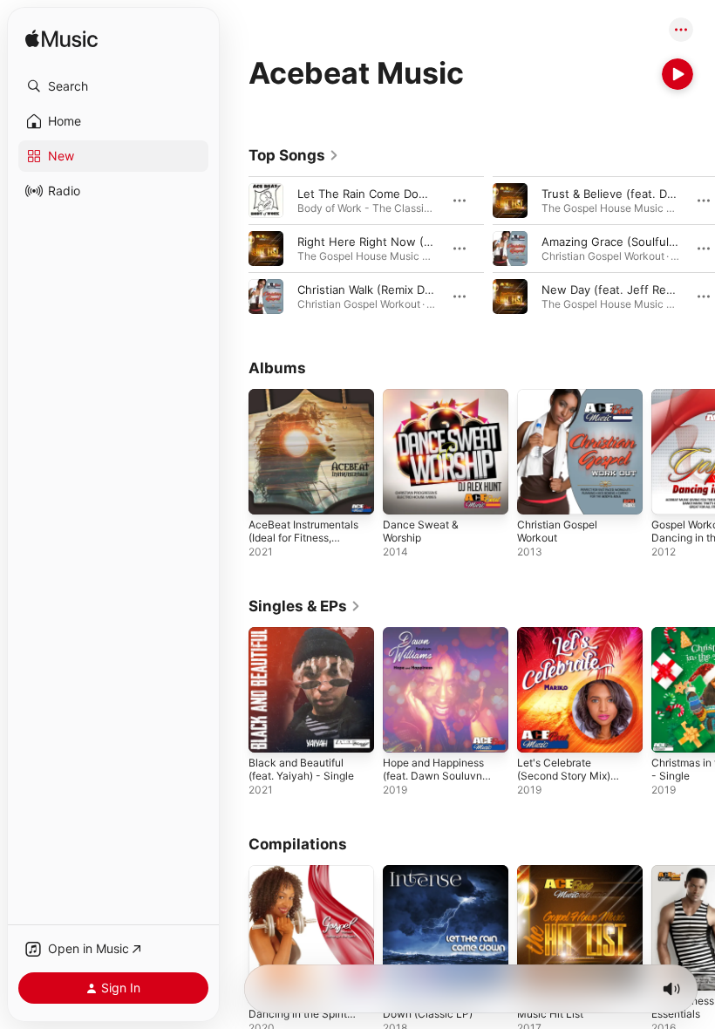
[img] (61, 40)
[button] (113, 86)
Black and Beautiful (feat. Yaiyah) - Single (301, 769)
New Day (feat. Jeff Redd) (612, 289)
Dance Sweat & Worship (421, 531)
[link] (294, 155)
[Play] (677, 74)
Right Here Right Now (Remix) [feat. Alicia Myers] (432, 242)
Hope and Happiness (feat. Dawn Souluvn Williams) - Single (433, 775)
